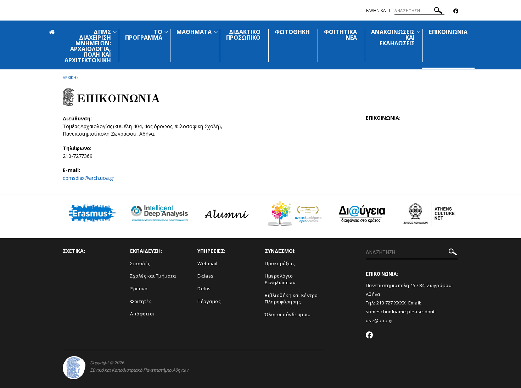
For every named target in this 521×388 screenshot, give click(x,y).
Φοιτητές (140, 301)
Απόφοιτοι (142, 313)
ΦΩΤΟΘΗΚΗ (292, 32)
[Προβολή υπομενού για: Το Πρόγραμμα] (166, 31)
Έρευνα (138, 288)
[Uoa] (74, 367)
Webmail (207, 263)
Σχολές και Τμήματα (153, 276)
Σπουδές (140, 263)
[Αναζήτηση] (438, 11)
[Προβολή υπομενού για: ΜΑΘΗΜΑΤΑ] (216, 31)
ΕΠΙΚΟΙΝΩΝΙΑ (448, 32)
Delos (204, 288)
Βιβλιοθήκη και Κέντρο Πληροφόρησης (291, 298)
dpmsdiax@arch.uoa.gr (88, 178)
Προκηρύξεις (280, 263)
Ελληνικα (376, 10)
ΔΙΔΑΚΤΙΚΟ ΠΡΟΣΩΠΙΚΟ (243, 34)
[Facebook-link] (455, 11)
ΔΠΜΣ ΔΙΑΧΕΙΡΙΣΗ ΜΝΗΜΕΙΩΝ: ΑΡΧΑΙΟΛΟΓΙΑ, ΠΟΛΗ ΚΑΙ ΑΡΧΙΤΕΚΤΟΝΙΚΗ (88, 46)
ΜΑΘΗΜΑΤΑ (194, 32)
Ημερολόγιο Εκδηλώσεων (280, 279)
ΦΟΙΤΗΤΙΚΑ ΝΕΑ (340, 34)
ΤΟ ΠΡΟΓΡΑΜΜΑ (143, 34)
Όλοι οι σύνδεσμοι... (288, 314)
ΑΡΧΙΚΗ (69, 77)
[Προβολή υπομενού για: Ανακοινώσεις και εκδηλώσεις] (418, 31)
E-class (205, 276)
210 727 (385, 302)
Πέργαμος (208, 301)
